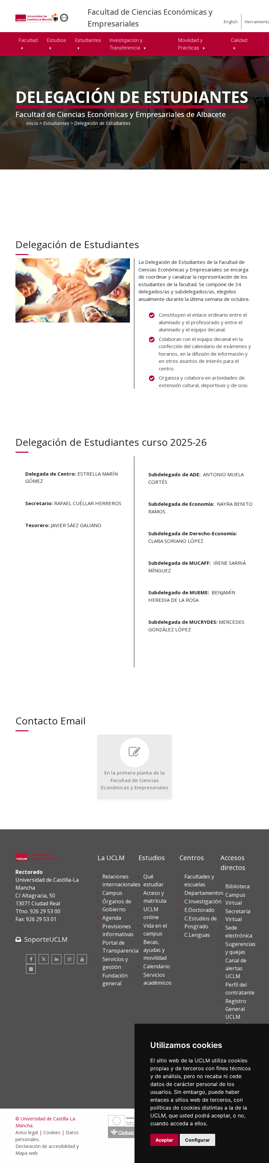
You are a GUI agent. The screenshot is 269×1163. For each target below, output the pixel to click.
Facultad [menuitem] (28, 40)
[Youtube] (82, 959)
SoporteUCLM (46, 939)
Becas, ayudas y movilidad (155, 949)
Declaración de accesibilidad (45, 1146)
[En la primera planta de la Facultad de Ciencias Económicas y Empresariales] (135, 766)
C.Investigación (202, 901)
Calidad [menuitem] (239, 40)
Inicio (32, 123)
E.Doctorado (199, 910)
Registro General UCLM (235, 1008)
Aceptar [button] (164, 1140)
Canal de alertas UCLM (235, 968)
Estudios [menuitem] (56, 40)
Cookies (51, 1132)
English (231, 22)
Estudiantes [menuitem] (88, 40)
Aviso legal (26, 1132)
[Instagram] (69, 959)
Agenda (111, 917)
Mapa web (26, 1153)
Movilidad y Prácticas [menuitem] (190, 44)
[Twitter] (44, 959)
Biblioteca (237, 886)
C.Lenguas (197, 934)
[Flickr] (31, 969)
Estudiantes (56, 123)
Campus (112, 893)
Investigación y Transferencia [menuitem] (126, 44)
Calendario (156, 966)
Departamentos (203, 893)
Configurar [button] (197, 1140)
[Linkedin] (56, 959)
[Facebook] (31, 959)
